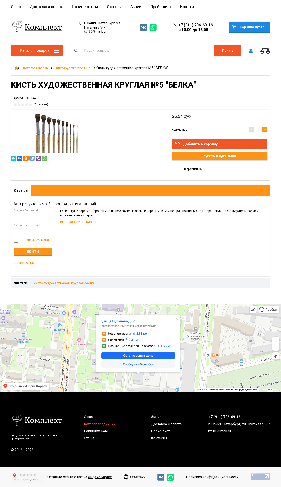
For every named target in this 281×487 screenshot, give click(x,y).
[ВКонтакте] (19, 158)
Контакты (189, 6)
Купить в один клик (219, 156)
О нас (16, 6)
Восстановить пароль (78, 222)
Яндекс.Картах (100, 477)
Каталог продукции (99, 424)
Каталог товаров (35, 68)
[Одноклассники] (26, 158)
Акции (135, 6)
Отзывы (114, 6)
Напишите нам (85, 6)
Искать (228, 50)
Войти (33, 252)
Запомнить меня (36, 240)
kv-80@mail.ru (95, 31)
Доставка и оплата (46, 6)
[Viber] (38, 158)
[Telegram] (32, 158)
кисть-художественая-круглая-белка (64, 283)
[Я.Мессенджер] (13, 158)
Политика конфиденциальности (212, 477)
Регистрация (24, 263)
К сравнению (193, 169)
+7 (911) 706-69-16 (195, 25)
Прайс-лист (160, 6)
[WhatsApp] (44, 158)
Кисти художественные (73, 68)
